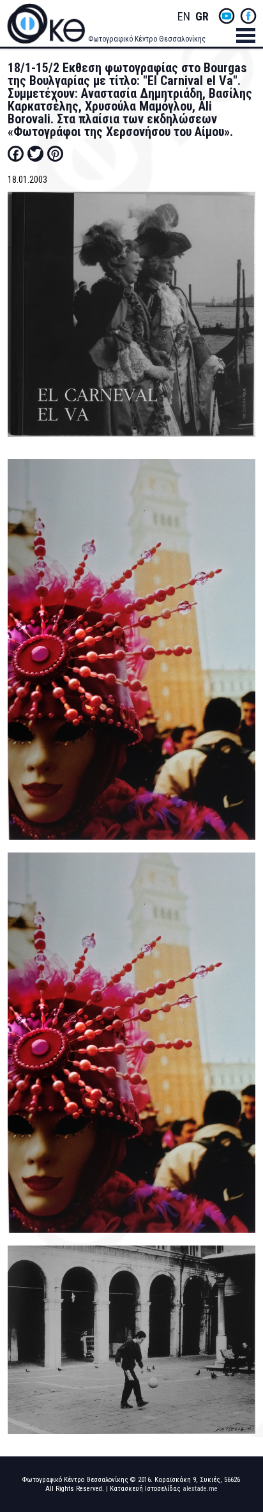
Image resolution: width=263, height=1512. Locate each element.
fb (248, 16)
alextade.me (200, 1489)
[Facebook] (16, 153)
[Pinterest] (55, 153)
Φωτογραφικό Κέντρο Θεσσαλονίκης (147, 39)
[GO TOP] (242, 1427)
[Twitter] (35, 153)
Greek (201, 17)
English (183, 17)
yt (226, 16)
